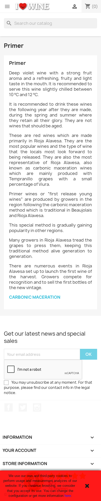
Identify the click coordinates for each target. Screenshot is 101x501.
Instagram (37, 407)
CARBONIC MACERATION (34, 297)
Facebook (8, 407)
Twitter (23, 407)
